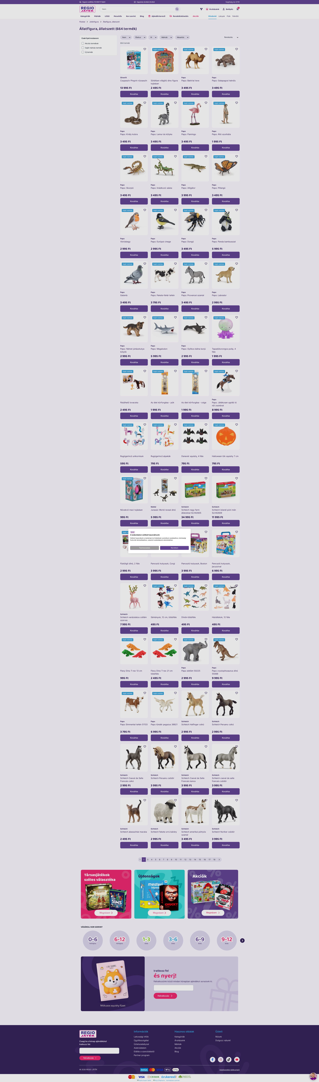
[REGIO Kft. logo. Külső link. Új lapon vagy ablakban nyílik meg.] (132, 532)
